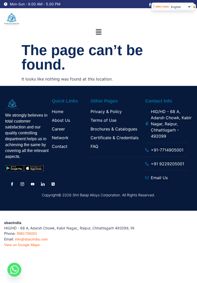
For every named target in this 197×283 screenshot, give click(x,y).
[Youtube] (32, 184)
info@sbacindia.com (31, 239)
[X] (52, 183)
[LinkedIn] (42, 183)
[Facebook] (149, 4)
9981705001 (27, 233)
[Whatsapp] (14, 270)
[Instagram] (21, 183)
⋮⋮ (154, 6)
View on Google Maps (22, 245)
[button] (98, 32)
